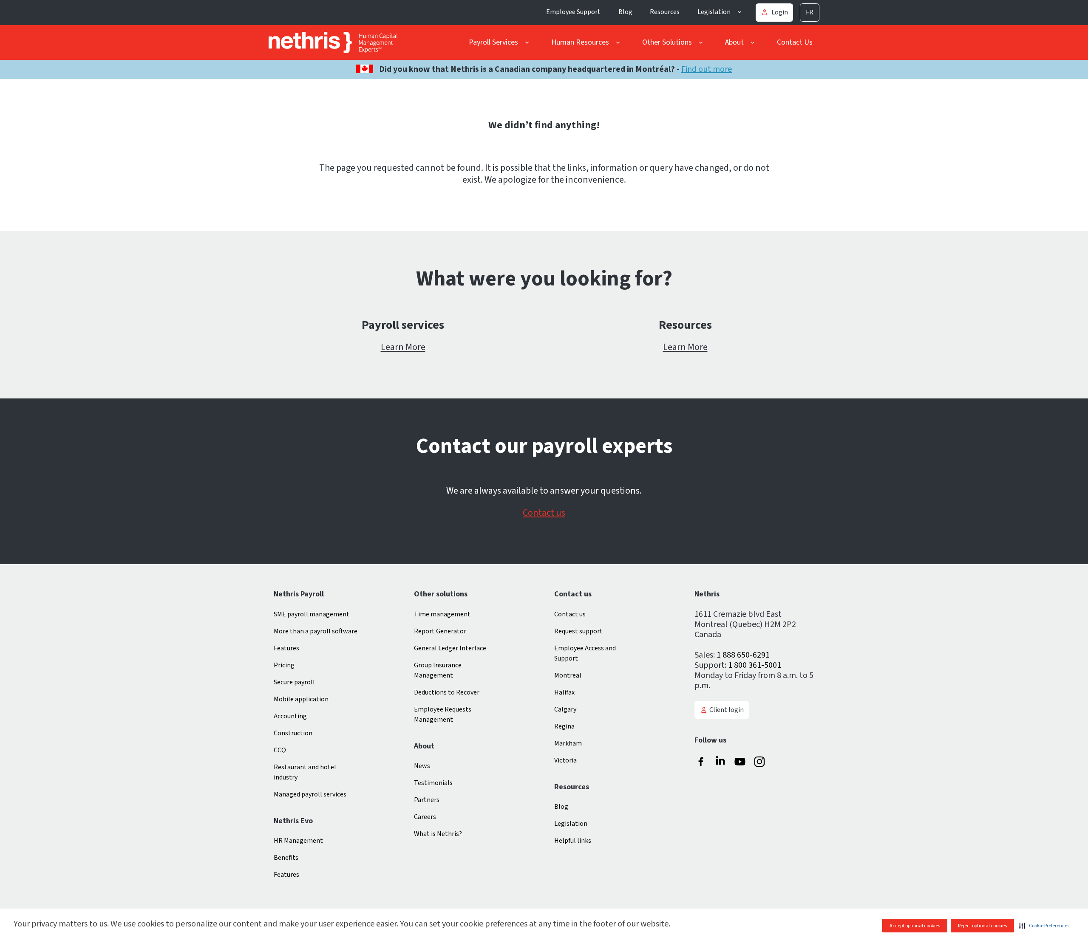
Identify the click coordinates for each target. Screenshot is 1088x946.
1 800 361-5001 (754, 665)
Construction (293, 733)
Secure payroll (294, 682)
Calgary (565, 709)
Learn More (403, 347)
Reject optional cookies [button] (982, 925)
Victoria (565, 760)
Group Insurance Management (438, 670)
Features (286, 648)
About (734, 42)
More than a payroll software (315, 631)
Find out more (706, 69)
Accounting (290, 716)
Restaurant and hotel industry (305, 772)
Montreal (567, 675)
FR (809, 12)
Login (779, 12)
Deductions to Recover (446, 692)
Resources (665, 12)
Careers (425, 817)
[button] (1044, 925)
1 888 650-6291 (743, 655)
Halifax (564, 692)
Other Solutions (667, 42)
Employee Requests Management (442, 714)
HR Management (298, 840)
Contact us (544, 513)
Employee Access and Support (585, 653)
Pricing (284, 665)
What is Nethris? (438, 834)
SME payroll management (311, 614)
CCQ (280, 750)
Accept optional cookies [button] (915, 925)
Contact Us (795, 42)
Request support (578, 631)
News (422, 766)
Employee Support (573, 12)
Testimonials (433, 783)
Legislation (714, 12)
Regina (564, 726)
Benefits (286, 857)
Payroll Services (493, 42)
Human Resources (580, 42)
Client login (726, 709)
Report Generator (440, 631)
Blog (625, 12)
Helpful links (572, 840)
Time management (442, 614)
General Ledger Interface (450, 648)
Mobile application (301, 699)
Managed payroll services (310, 794)
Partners (426, 800)
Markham (568, 743)
